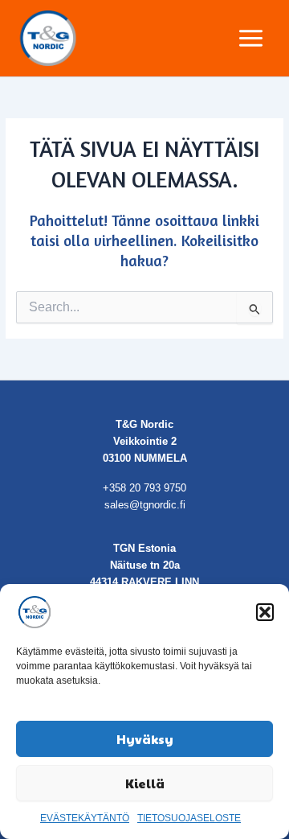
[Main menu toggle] (251, 38)
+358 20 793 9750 (144, 488)
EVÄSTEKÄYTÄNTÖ (84, 818)
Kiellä (145, 783)
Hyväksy (144, 738)
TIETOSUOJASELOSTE (189, 818)
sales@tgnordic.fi (144, 505)
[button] (265, 612)
